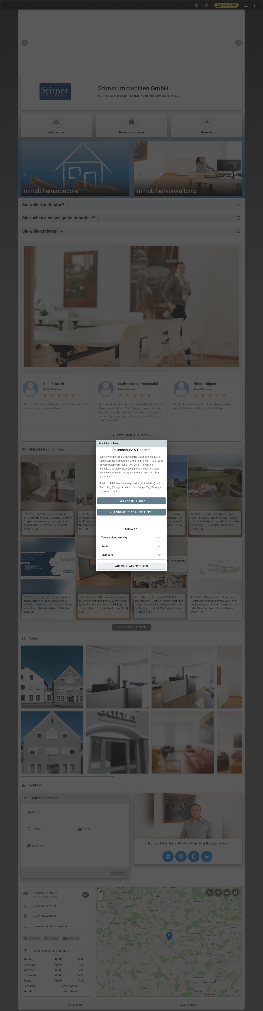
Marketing (107, 554)
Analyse (106, 546)
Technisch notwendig (114, 537)
